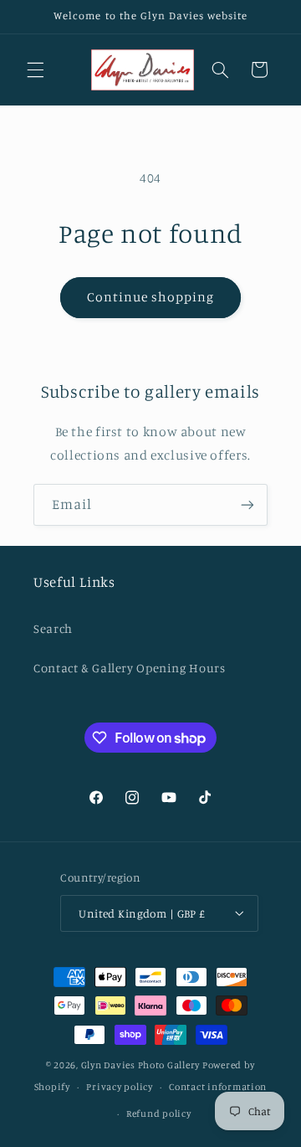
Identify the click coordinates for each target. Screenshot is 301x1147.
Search (53, 628)
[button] (35, 69)
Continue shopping (151, 297)
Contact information (218, 1087)
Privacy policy (119, 1087)
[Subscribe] (247, 504)
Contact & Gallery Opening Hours (129, 668)
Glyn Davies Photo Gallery (140, 1065)
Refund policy (158, 1113)
